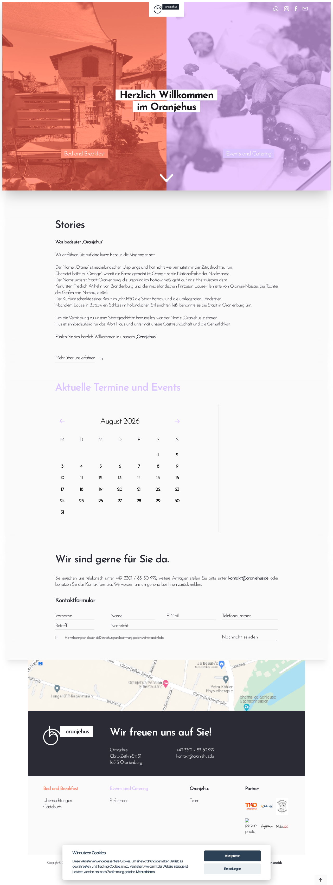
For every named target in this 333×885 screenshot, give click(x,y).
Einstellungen (232, 869)
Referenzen (119, 800)
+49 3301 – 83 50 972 (195, 750)
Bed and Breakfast (84, 154)
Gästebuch (52, 807)
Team (194, 800)
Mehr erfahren (145, 872)
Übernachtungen (57, 800)
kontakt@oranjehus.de (195, 756)
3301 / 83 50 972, (140, 578)
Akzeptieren (232, 856)
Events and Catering (248, 154)
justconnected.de (272, 862)
